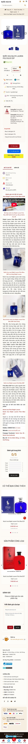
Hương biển (19, 109)
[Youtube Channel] (11, 701)
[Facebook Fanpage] (4, 701)
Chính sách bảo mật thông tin (11, 676)
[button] (2, 33)
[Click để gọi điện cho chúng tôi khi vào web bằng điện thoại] (14, 739)
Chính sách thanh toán (9, 684)
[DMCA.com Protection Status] (7, 667)
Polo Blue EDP (20, 281)
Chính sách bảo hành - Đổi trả (11, 681)
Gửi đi (10, 627)
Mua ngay (15, 146)
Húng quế (19, 114)
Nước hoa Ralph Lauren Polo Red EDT (14, 576)
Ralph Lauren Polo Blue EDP (12, 219)
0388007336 (11, 427)
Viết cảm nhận (14, 475)
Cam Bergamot (14, 111)
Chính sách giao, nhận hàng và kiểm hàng (14, 679)
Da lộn (18, 119)
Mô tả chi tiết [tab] (8, 167)
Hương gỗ (18, 121)
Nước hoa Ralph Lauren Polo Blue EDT (14, 521)
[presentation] (1, 511)
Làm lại (17, 627)
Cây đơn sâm (19, 116)
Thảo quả (21, 111)
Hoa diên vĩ (13, 118)
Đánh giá (16, 167)
